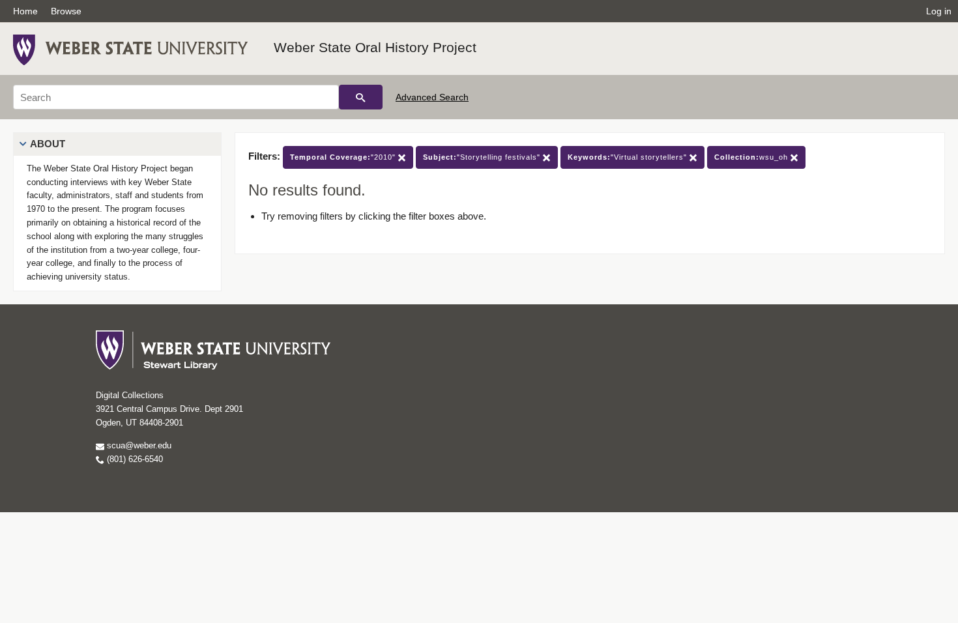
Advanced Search (432, 97)
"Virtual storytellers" (628, 157)
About (47, 143)
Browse (66, 11)
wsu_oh (752, 157)
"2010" (344, 157)
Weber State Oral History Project (375, 47)
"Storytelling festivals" (483, 157)
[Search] (361, 97)
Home (25, 11)
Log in (938, 11)
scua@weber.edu (137, 445)
